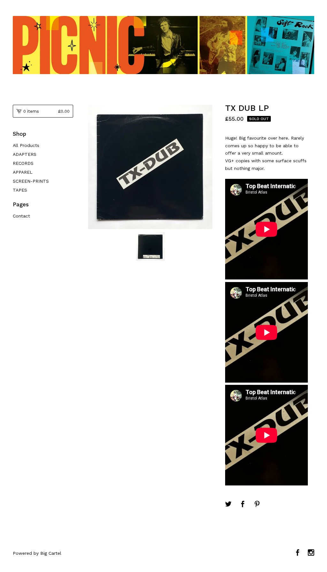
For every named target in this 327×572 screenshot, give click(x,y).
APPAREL (23, 172)
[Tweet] (228, 504)
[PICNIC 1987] (163, 45)
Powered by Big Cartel (37, 553)
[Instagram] (311, 553)
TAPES (20, 190)
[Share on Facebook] (243, 504)
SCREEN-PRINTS (31, 181)
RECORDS (23, 163)
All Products (26, 145)
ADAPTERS (24, 154)
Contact (21, 215)
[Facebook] (297, 553)
